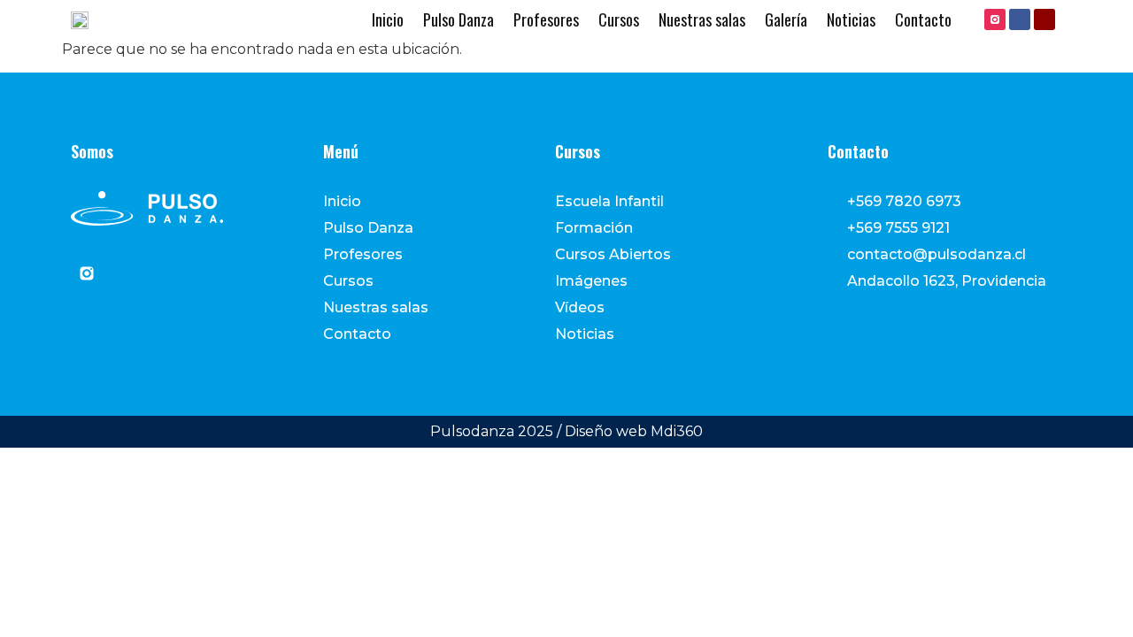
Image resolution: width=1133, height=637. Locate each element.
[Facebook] (1019, 19)
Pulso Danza (458, 19)
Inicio (388, 19)
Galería (786, 19)
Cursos (618, 19)
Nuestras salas (702, 19)
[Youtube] (1044, 19)
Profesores (546, 19)
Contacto (923, 19)
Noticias (851, 19)
